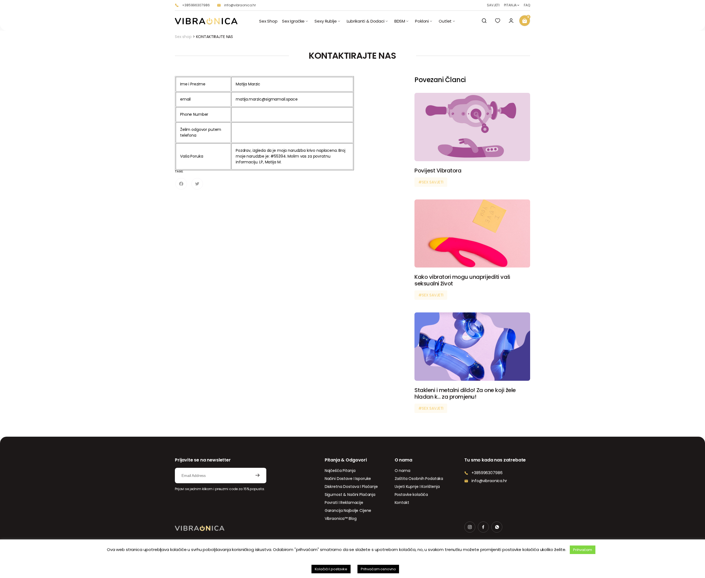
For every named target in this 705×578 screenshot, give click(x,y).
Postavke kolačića (411, 494)
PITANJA (510, 5)
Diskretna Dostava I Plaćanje (351, 486)
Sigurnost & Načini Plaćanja (350, 494)
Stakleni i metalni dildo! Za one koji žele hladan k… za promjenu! (465, 393)
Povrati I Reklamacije (344, 502)
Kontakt (402, 502)
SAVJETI (493, 5)
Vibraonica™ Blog (341, 518)
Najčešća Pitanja (340, 470)
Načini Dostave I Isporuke (348, 478)
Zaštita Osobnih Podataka (419, 478)
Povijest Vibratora (437, 170)
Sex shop (183, 36)
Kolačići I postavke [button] (331, 569)
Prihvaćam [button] (582, 549)
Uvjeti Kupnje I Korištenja (417, 486)
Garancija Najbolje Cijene (348, 510)
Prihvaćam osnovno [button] (378, 569)
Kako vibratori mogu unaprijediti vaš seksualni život (462, 280)
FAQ (527, 5)
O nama (402, 470)
